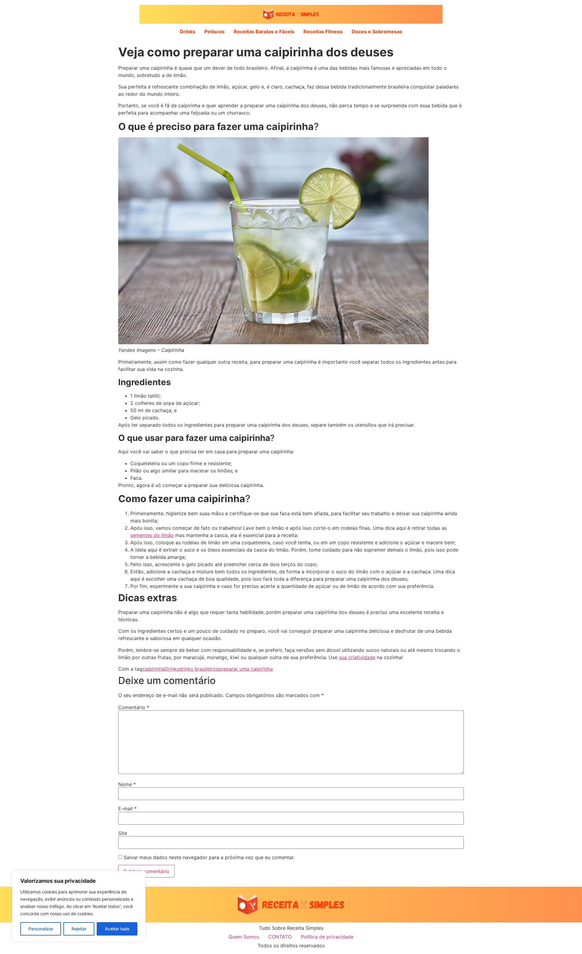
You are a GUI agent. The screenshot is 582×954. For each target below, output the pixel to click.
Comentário (133, 707)
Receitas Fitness (323, 31)
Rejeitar (79, 928)
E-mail (127, 808)
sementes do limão (152, 535)
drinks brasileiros (198, 669)
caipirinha (153, 669)
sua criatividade (357, 657)
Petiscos (214, 31)
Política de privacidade (327, 937)
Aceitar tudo (117, 928)
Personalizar (40, 928)
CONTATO (280, 937)
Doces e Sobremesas (377, 31)
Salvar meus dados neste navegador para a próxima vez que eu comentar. (209, 857)
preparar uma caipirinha (245, 669)
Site (122, 833)
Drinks (187, 31)
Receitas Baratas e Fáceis (264, 31)
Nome (127, 784)
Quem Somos (244, 937)
